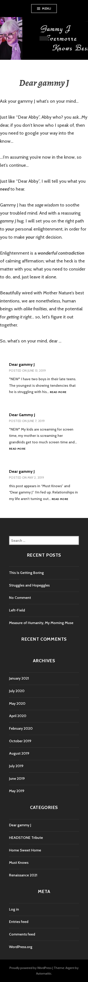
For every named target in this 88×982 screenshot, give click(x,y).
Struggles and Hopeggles (29, 585)
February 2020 (21, 728)
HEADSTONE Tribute (26, 837)
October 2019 (20, 741)
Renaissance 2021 (23, 875)
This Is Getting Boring (26, 573)
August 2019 (19, 753)
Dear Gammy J (22, 414)
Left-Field (17, 610)
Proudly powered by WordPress (30, 968)
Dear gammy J (22, 364)
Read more (58, 392)
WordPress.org (20, 947)
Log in (14, 909)
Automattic (43, 973)
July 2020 (17, 691)
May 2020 (17, 703)
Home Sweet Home (25, 850)
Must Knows (18, 862)
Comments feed (22, 934)
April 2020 (17, 716)
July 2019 (16, 766)
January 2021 (19, 678)
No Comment (20, 597)
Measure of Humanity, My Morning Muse (41, 623)
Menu (46, 9)
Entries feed (18, 922)
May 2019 (16, 791)
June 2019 (17, 778)
